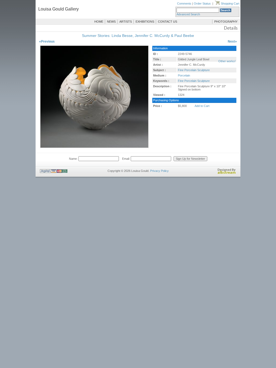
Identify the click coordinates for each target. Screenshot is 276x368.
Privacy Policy (159, 170)
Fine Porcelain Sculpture (194, 70)
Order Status (202, 3)
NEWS (111, 21)
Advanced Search (188, 14)
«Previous (47, 41)
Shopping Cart (229, 3)
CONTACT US (167, 21)
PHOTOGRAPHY (225, 21)
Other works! (227, 61)
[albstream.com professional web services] (226, 173)
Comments (184, 3)
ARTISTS (125, 21)
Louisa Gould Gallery (58, 9)
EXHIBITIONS (145, 21)
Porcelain (184, 75)
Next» (232, 41)
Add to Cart (202, 105)
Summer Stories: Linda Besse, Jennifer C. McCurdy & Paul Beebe (138, 35)
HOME (98, 21)
